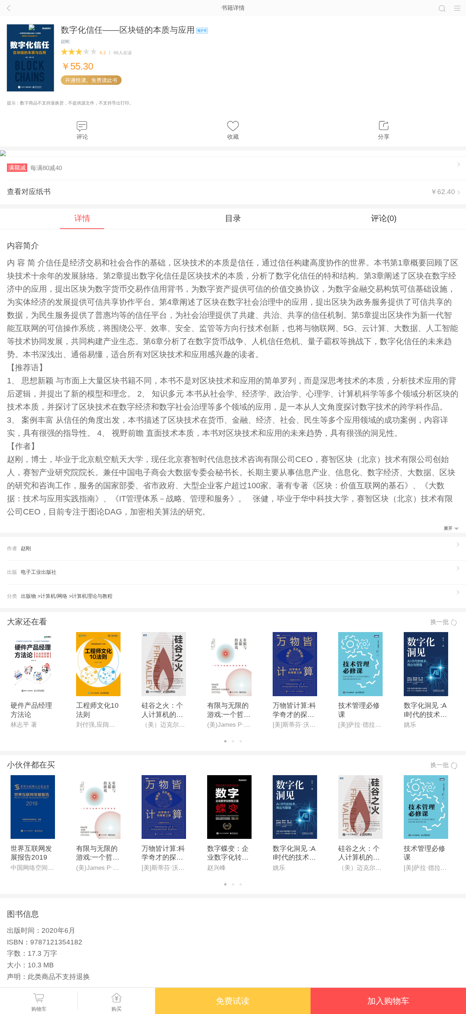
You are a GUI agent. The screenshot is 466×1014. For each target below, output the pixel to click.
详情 (82, 218)
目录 (233, 218)
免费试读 (232, 1001)
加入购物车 (388, 1001)
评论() (383, 218)
